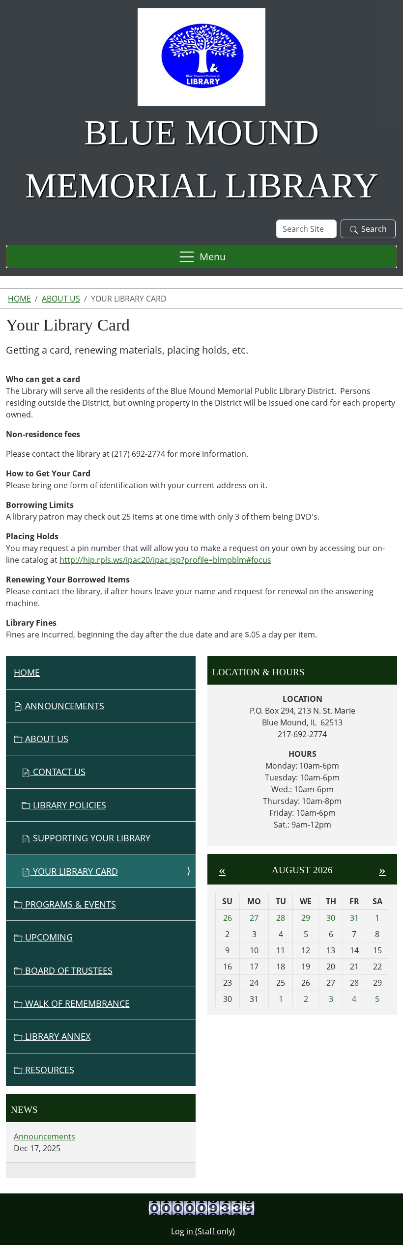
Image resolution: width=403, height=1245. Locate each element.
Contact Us (58, 771)
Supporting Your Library (90, 838)
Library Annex (56, 1036)
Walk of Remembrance (76, 1003)
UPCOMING (48, 937)
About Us (61, 298)
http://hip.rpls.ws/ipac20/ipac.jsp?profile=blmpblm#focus (165, 559)
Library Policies (68, 805)
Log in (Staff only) (203, 1231)
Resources (48, 1070)
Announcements (63, 706)
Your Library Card (74, 871)
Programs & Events (69, 904)
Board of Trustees (68, 970)
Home (19, 298)
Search (374, 228)
